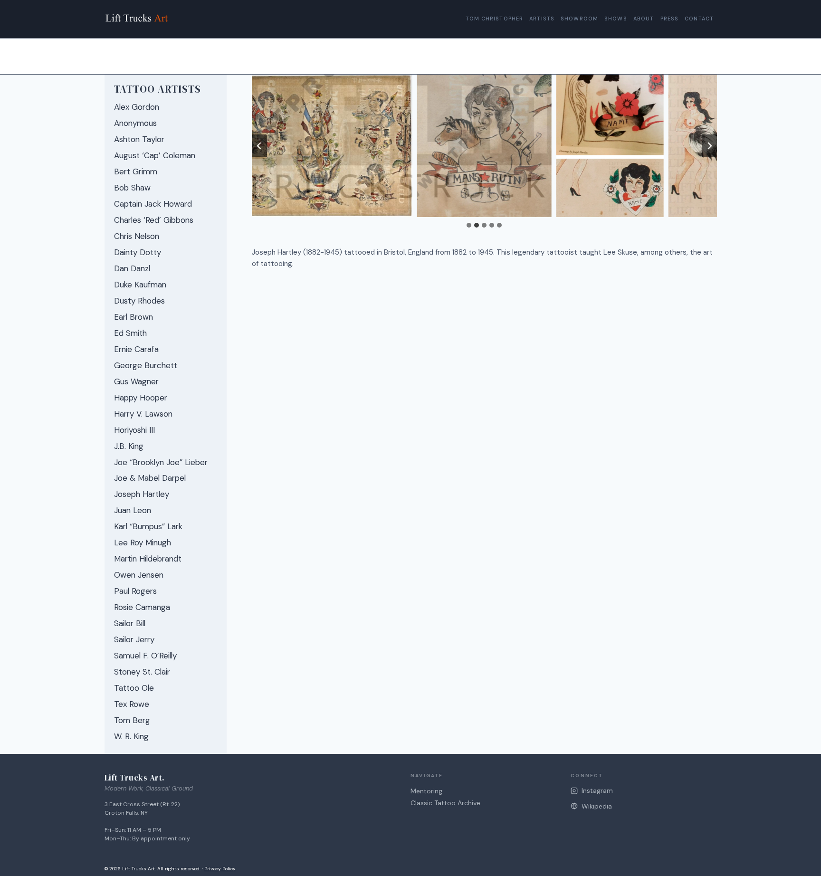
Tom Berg (132, 720)
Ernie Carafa (136, 349)
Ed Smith (130, 333)
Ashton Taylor (139, 139)
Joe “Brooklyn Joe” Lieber (161, 462)
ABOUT (643, 18)
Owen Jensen (138, 575)
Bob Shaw (132, 187)
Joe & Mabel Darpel (150, 478)
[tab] (469, 225)
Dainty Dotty (137, 252)
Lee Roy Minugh (142, 542)
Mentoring (426, 791)
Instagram (597, 790)
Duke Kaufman (140, 284)
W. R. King (131, 736)
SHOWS (615, 18)
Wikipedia (597, 806)
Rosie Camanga (142, 607)
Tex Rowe (131, 704)
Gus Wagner (136, 381)
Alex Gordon (136, 107)
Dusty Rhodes (139, 300)
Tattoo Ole (134, 688)
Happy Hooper (140, 397)
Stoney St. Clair (142, 672)
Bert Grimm (135, 171)
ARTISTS (541, 18)
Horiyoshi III (134, 430)
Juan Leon (132, 510)
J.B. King (128, 446)
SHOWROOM (579, 18)
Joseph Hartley (141, 494)
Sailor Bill (129, 623)
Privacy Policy (220, 869)
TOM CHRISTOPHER (495, 18)
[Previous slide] (259, 145)
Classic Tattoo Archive (445, 803)
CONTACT (699, 18)
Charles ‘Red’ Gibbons (153, 220)
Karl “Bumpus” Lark (148, 526)
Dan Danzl (132, 268)
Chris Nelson (136, 236)
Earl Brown (133, 317)
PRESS (669, 18)
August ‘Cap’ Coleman (154, 155)
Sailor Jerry (134, 639)
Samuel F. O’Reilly (145, 655)
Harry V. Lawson (143, 414)
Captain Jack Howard (153, 204)
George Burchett (145, 365)
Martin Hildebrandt (147, 558)
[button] (325, 146)
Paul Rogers (135, 591)
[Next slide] (709, 145)
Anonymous (135, 123)
